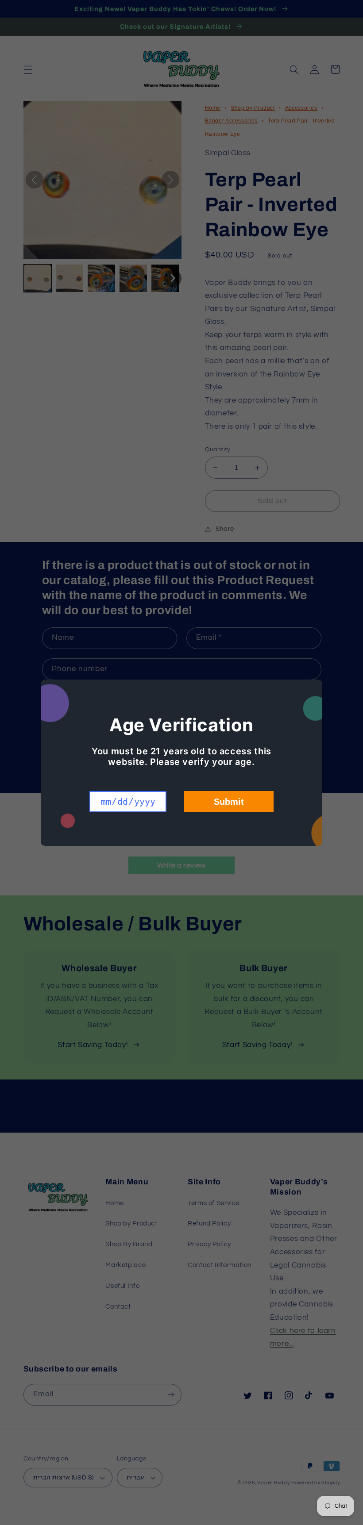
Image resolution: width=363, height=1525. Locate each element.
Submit (229, 802)
